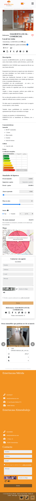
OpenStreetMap (25, 254)
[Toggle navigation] (32, 3)
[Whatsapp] (24, 51)
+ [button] (4, 232)
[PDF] (8, 51)
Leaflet (18, 254)
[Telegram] (27, 51)
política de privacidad (25, 297)
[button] (3, 344)
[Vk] (21, 51)
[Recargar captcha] (16, 289)
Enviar (18, 303)
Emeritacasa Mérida (11, 493)
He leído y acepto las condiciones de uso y (16, 297)
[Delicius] (17, 51)
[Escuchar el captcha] (4, 292)
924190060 (18, 262)
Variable (13, 213)
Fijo (5, 213)
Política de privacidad (22, 493)
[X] (14, 51)
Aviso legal (14, 495)
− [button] (4, 234)
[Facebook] (11, 51)
